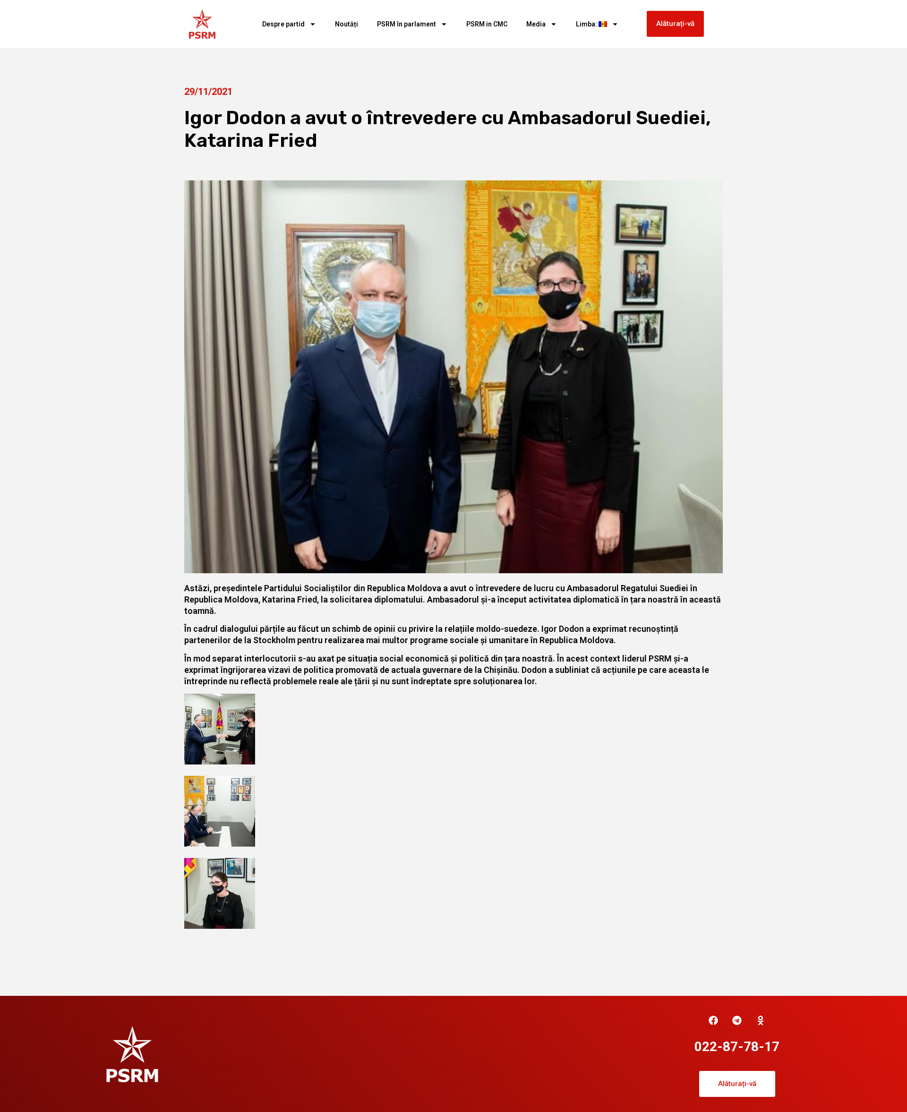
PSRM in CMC (486, 24)
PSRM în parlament (406, 24)
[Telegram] (736, 1020)
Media (536, 24)
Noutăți (346, 24)
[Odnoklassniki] (760, 1020)
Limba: (587, 24)
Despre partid (283, 24)
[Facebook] (713, 1020)
